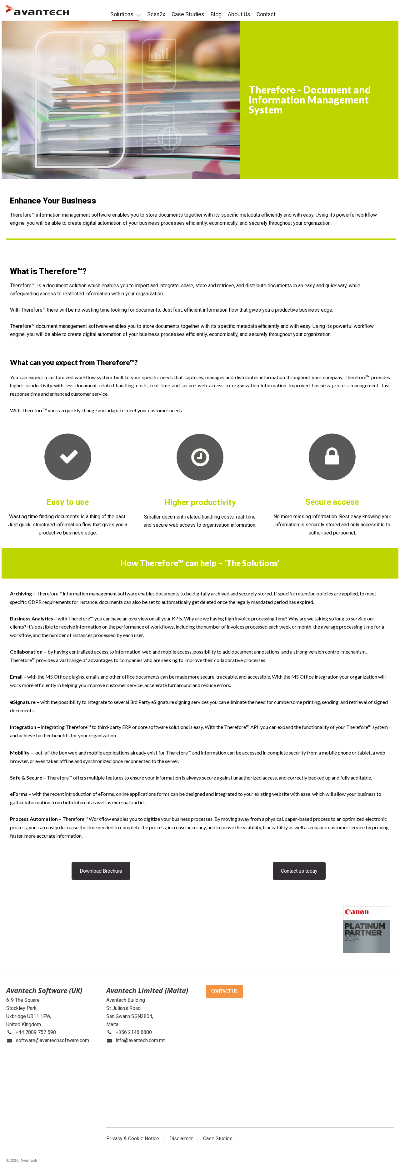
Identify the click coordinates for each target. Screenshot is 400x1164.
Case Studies (188, 14)
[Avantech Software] (37, 10)
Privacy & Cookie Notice (132, 1138)
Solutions (121, 14)
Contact (266, 14)
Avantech (28, 1160)
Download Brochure (101, 871)
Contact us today (299, 871)
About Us (239, 14)
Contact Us (224, 991)
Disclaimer (181, 1138)
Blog (216, 14)
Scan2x (156, 14)
